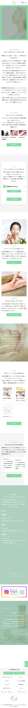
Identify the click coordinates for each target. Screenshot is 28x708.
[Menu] (25, 2)
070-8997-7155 (5, 518)
